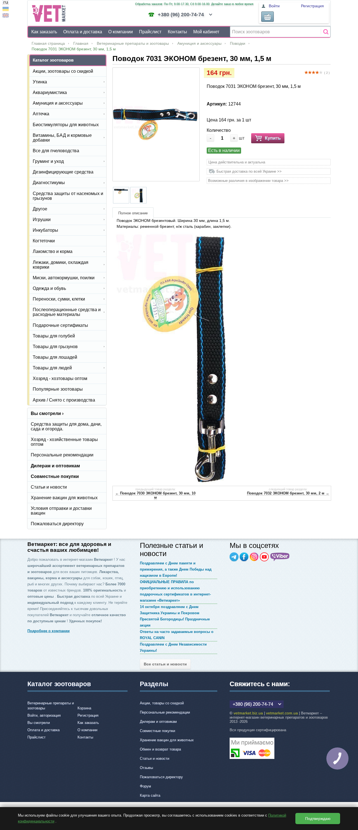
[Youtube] (264, 556)
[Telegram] (234, 556)
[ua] (5, 9)
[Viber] (280, 556)
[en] (5, 16)
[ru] (5, 3)
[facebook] (244, 556)
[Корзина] (267, 16)
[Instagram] (254, 556)
